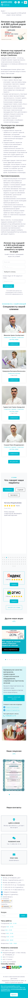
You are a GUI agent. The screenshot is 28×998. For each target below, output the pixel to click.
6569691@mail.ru (14, 860)
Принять (14, 995)
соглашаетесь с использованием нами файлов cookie (13, 989)
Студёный (20, 489)
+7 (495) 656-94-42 (8, 887)
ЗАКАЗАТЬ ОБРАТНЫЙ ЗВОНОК (14, 698)
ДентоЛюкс (14, 978)
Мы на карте (14, 827)
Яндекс (18, 505)
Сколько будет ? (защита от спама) (12, 277)
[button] (3, 557)
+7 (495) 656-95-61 (8, 885)
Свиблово (6, 5)
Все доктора (14, 461)
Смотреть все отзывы (14, 607)
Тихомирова (8, 489)
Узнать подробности (10, 649)
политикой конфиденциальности (14, 294)
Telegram (6, 892)
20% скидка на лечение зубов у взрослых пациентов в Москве (11, 643)
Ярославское (14, 495)
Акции (3, 11)
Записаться (14, 344)
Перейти (14, 584)
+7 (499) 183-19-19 (15, 844)
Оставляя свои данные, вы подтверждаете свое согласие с (14, 292)
